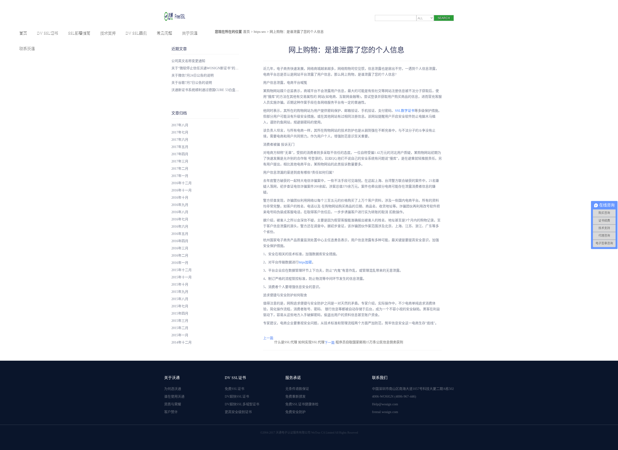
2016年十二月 (181, 183)
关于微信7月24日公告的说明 (192, 75)
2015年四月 (179, 313)
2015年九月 (179, 292)
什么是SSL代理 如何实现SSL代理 (299, 342)
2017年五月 (179, 147)
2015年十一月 (181, 277)
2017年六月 (179, 139)
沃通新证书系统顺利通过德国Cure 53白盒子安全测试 (211, 90)
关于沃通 (189, 33)
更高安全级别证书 (238, 412)
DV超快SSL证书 (237, 396)
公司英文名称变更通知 (188, 61)
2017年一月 (179, 176)
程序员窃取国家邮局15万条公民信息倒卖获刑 (369, 342)
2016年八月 (179, 212)
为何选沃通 (172, 389)
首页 (23, 33)
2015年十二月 (181, 270)
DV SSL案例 (136, 33)
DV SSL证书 (47, 33)
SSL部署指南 (79, 33)
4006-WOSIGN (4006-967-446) (394, 396)
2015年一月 (179, 335)
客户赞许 (171, 412)
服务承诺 (293, 378)
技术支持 (108, 33)
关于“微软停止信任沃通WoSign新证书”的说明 (206, 68)
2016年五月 (179, 234)
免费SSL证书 (234, 389)
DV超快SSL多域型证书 (242, 404)
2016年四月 (179, 241)
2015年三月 (179, 321)
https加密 (305, 262)
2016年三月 (179, 248)
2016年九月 (179, 205)
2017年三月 (179, 161)
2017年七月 (179, 132)
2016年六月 (179, 226)
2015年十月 (179, 284)
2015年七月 (179, 306)
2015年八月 (179, 299)
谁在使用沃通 (174, 396)
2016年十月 (179, 197)
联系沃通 (27, 48)
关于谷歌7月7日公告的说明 (191, 82)
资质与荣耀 (172, 404)
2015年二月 (179, 328)
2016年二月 (179, 255)
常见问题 (164, 33)
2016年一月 (179, 263)
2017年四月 (179, 154)
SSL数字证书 (404, 110)
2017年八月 (179, 125)
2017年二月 (179, 168)
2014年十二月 (181, 342)
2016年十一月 (181, 190)
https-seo (260, 32)
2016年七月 (179, 219)
